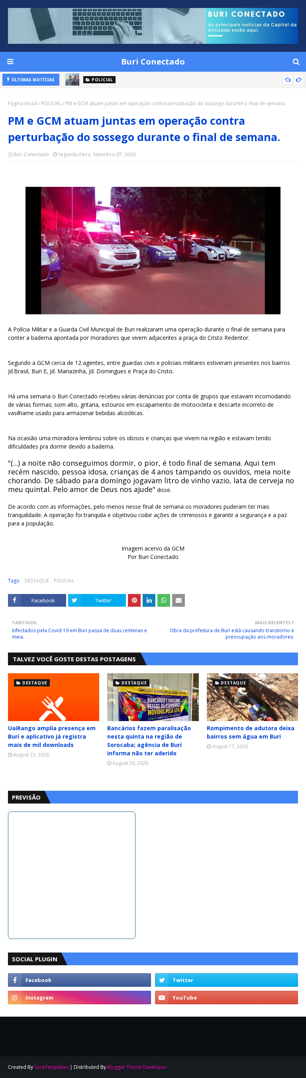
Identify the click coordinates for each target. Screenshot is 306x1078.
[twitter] (226, 980)
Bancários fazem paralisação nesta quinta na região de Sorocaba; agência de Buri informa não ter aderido (149, 740)
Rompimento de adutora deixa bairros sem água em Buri (250, 732)
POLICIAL (51, 103)
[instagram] (79, 997)
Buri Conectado (153, 61)
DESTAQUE (37, 580)
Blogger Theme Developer (137, 1067)
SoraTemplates (51, 1067)
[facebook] (79, 980)
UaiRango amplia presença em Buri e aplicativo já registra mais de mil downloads (52, 736)
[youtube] (226, 997)
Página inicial (22, 103)
